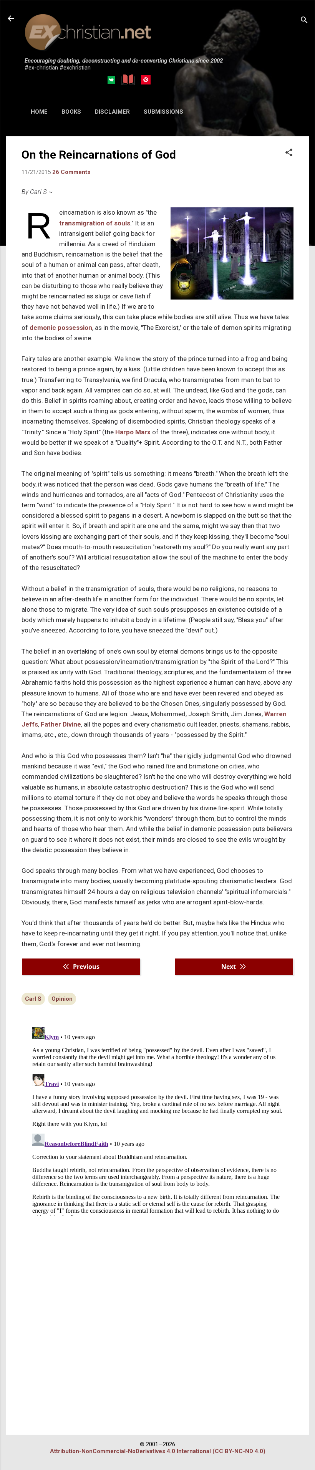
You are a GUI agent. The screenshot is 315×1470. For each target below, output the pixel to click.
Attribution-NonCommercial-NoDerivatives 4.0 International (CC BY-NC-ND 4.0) (157, 1451)
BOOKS (71, 111)
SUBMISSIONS (163, 111)
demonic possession (61, 327)
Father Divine (61, 724)
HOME (39, 111)
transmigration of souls (94, 223)
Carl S (33, 998)
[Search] (304, 21)
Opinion (62, 998)
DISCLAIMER (112, 111)
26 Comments (71, 172)
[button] (288, 153)
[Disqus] (157, 1120)
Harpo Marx (133, 432)
